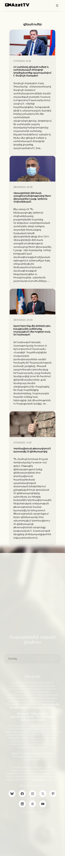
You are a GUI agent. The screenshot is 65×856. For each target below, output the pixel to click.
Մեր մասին (23, 713)
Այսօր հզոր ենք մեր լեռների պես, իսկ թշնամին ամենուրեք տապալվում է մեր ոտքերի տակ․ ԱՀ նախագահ (32, 330)
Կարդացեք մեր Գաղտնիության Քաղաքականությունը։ (34, 706)
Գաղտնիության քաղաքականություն (38, 718)
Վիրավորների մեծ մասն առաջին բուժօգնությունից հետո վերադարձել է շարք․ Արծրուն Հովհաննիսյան (32, 197)
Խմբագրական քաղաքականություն (29, 715)
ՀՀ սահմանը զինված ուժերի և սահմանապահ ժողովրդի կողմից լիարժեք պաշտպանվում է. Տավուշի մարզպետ (32, 71)
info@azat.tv (38, 779)
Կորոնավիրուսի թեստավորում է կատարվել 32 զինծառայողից (32, 450)
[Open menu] (57, 5)
